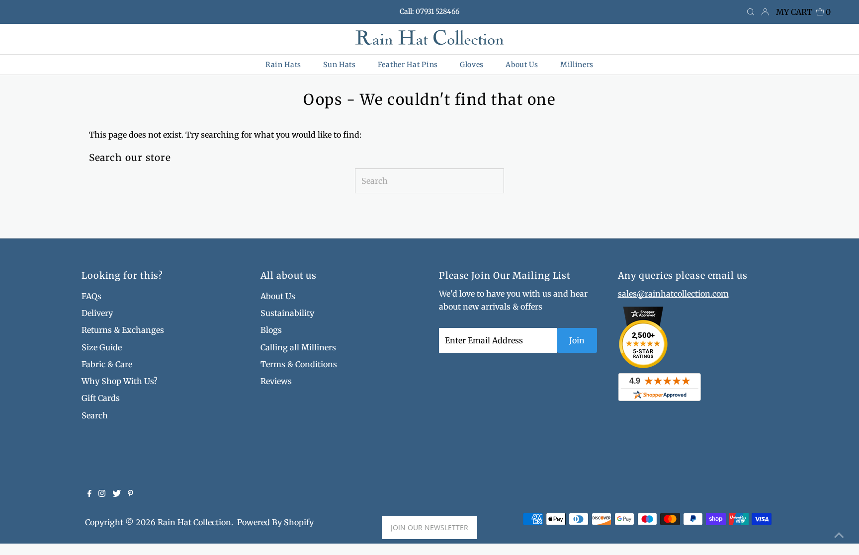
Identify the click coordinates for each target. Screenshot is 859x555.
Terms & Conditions (298, 364)
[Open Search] (750, 12)
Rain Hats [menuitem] (283, 64)
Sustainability (287, 313)
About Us (277, 296)
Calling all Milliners (298, 347)
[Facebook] (89, 494)
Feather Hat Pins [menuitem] (408, 64)
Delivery (97, 313)
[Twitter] (116, 494)
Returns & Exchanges (123, 330)
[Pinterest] (130, 494)
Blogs (271, 330)
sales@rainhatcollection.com (673, 294)
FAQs (91, 296)
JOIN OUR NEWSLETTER (429, 527)
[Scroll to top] (839, 535)
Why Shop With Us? (120, 381)
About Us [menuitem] (522, 64)
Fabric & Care (107, 364)
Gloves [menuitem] (472, 64)
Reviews (276, 381)
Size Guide (102, 347)
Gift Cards (101, 398)
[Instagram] (102, 494)
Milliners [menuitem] (577, 64)
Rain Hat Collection (194, 522)
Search (95, 415)
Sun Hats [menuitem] (339, 64)
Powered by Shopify (275, 522)
